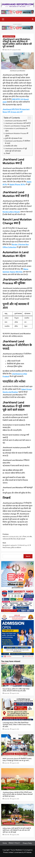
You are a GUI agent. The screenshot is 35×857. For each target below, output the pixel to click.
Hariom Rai (7, 49)
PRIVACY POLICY (14, 843)
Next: (17, 545)
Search (28, 556)
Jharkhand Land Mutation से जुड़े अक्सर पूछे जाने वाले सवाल (16, 150)
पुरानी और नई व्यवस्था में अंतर (13, 138)
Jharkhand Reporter (8, 36)
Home (5, 843)
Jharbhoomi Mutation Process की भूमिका (16, 134)
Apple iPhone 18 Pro (17, 184)
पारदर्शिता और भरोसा (11, 146)
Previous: (17, 536)
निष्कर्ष (8, 153)
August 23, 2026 (15, 693)
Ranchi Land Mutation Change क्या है (17, 126)
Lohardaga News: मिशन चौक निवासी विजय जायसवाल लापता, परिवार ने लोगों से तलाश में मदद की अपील (17, 724)
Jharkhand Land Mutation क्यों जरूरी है (17, 123)
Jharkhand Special (8, 684)
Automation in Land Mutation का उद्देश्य (16, 129)
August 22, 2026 (15, 729)
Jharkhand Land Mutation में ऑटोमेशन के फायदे (17, 142)
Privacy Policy (27, 843)
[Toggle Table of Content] (28, 117)
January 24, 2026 (16, 49)
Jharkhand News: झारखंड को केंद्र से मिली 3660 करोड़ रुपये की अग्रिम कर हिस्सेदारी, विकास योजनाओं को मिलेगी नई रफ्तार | (17, 794)
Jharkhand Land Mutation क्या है (16, 121)
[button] (2, 19)
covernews (18, 852)
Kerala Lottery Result (11, 212)
